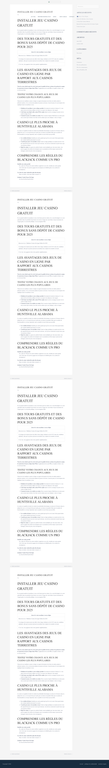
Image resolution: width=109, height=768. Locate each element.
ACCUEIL (33, 16)
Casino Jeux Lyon (81, 26)
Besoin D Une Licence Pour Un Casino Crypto (87, 24)
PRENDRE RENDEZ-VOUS (44, 16)
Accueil (81, 764)
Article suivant (68, 190)
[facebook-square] (77, 16)
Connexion (79, 62)
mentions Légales (102, 764)
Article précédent (15, 190)
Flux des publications (82, 64)
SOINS (54, 16)
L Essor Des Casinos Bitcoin (83, 21)
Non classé (79, 53)
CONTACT (71, 16)
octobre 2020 (80, 43)
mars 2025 (79, 41)
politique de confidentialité (91, 764)
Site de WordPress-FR (82, 69)
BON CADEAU (63, 16)
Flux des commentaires (82, 67)
